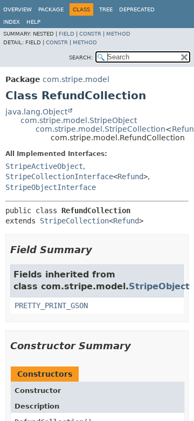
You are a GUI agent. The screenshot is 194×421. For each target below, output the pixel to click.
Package (51, 9)
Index (11, 22)
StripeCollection (74, 220)
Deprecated (137, 9)
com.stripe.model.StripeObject (78, 120)
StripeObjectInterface (50, 187)
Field (66, 34)
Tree (106, 9)
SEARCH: (81, 57)
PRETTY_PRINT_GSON (51, 305)
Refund (130, 176)
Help (33, 22)
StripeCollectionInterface (59, 176)
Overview (17, 9)
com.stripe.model (76, 79)
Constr (90, 34)
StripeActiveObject (44, 166)
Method (118, 34)
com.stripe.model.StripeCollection (100, 129)
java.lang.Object (36, 111)
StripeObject (159, 286)
